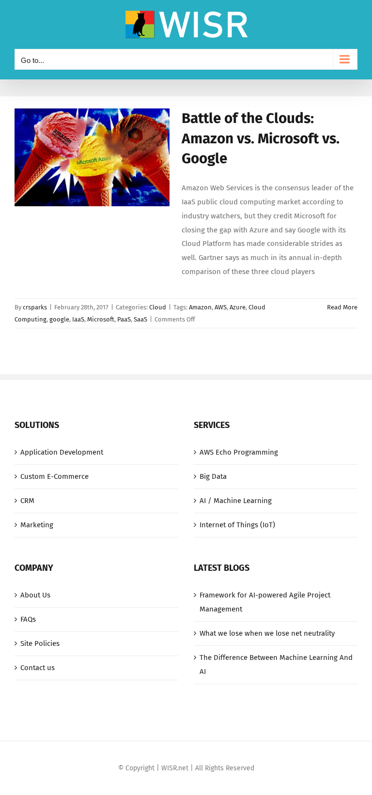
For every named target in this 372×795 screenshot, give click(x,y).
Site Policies (40, 643)
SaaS (140, 319)
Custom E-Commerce (54, 476)
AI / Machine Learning (236, 500)
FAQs (28, 619)
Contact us (37, 667)
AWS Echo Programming (239, 452)
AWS (221, 307)
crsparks (35, 307)
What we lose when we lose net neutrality (267, 633)
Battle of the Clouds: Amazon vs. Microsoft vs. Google (261, 138)
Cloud (157, 307)
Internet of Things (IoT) (237, 524)
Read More (342, 307)
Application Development (61, 452)
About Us (35, 595)
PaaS (124, 319)
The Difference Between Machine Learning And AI (276, 664)
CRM (27, 500)
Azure (238, 307)
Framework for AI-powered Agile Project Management (265, 602)
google (59, 319)
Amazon (200, 307)
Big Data (213, 476)
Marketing (36, 524)
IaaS (78, 319)
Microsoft (100, 319)
